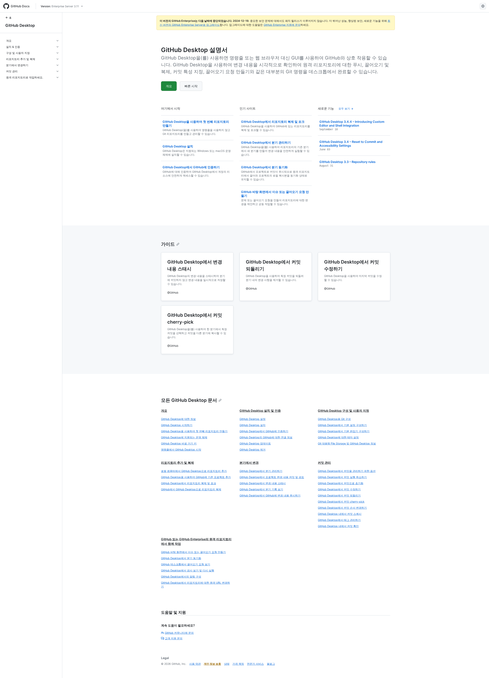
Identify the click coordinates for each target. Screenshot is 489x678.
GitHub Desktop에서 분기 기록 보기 (261, 489)
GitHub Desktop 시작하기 (176, 425)
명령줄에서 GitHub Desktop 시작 (181, 449)
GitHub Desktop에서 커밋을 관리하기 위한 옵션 (347, 471)
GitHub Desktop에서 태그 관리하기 (339, 520)
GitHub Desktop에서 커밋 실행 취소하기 (342, 477)
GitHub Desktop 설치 (253, 425)
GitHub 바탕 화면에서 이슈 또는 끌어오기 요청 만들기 (193, 552)
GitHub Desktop (20, 25)
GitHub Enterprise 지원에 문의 (282, 24)
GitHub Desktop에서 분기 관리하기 (261, 471)
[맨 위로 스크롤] (480, 669)
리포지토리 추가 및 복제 (177, 463)
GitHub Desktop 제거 (253, 449)
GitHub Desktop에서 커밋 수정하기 (339, 489)
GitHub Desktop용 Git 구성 (334, 419)
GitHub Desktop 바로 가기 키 (179, 443)
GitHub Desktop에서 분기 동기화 (181, 558)
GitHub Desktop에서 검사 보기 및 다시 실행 (187, 570)
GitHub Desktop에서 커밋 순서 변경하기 (342, 507)
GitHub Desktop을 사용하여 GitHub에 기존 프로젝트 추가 (196, 477)
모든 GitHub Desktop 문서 (189, 400)
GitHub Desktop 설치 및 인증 (260, 411)
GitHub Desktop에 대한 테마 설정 (338, 437)
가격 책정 (238, 663)
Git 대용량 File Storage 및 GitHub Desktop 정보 (347, 443)
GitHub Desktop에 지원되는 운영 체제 (184, 437)
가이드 (168, 244)
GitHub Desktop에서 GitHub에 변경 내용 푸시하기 (270, 495)
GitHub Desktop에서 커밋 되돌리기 (339, 495)
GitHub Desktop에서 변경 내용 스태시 (263, 483)
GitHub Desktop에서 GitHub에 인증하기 (264, 431)
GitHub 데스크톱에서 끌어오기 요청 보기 (185, 564)
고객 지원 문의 (173, 638)
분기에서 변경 (249, 463)
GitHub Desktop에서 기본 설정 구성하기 (342, 425)
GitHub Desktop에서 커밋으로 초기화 (340, 483)
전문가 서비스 (255, 663)
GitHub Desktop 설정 (253, 419)
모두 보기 (344, 108)
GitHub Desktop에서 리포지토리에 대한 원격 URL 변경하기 (195, 584)
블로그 (271, 663)
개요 (169, 86)
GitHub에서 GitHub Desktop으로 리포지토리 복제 (191, 489)
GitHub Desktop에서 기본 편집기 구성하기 (343, 431)
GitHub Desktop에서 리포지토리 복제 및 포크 (188, 483)
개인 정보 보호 (212, 663)
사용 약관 (195, 663)
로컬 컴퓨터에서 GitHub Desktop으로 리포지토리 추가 (194, 471)
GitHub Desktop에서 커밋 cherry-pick (341, 501)
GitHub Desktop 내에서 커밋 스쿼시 (339, 513)
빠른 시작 (191, 86)
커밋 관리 (324, 463)
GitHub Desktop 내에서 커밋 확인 (338, 526)
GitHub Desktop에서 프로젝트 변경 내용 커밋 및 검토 (272, 477)
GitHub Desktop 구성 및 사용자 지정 (343, 411)
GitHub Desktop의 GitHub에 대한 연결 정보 (266, 437)
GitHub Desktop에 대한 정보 (178, 419)
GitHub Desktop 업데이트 (255, 443)
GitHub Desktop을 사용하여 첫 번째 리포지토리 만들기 (194, 431)
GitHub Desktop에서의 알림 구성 (181, 576)
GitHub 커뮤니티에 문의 (179, 632)
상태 (226, 663)
